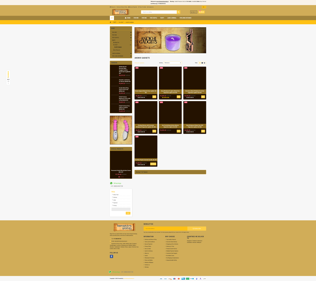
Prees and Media (148, 260)
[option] (121, 163)
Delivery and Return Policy (151, 239)
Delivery (115, 197)
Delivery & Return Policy (122, 7)
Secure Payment (133, 7)
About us (147, 253)
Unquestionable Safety (171, 260)
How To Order (142, 7)
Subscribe (197, 228)
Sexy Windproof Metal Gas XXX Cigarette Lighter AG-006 (194, 126)
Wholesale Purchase (149, 257)
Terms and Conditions (150, 241)
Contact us (147, 264)
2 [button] (121, 176)
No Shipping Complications (172, 257)
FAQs (113, 192)
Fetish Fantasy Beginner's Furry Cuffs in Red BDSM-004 (124, 98)
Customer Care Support (171, 253)
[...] (134, 235)
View (196, 62)
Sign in (193, 12)
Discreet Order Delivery (171, 241)
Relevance (167, 62)
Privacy (115, 205)
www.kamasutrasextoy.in (128, 278)
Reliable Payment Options (172, 251)
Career (146, 255)
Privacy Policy (148, 246)
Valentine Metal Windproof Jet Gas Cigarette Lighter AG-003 (194, 91)
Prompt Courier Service (171, 248)
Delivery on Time (170, 246)
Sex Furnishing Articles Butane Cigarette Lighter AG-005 (170, 126)
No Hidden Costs (170, 255)
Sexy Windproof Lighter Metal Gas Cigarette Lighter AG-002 (170, 91)
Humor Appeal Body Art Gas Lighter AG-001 (146, 91)
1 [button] (119, 176)
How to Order (148, 248)
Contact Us (150, 7)
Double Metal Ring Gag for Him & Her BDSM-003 (124, 89)
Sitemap (147, 267)
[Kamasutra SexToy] (120, 12)
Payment (115, 202)
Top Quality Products (171, 239)
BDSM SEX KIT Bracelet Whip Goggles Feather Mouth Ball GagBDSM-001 (125, 70)
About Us (113, 7)
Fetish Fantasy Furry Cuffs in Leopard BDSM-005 (124, 107)
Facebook (111, 256)
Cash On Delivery (149, 251)
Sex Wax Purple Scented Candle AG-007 (146, 159)
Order (114, 200)
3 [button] (122, 176)
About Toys (115, 194)
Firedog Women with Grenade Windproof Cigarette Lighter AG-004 (146, 126)
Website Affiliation (149, 262)
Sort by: (161, 62)
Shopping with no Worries (172, 244)
